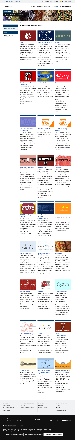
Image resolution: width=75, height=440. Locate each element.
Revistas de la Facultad (9, 28)
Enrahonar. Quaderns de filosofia (27, 168)
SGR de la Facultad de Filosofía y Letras (9, 36)
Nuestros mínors (6, 410)
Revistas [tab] (6, 26)
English (69, 1)
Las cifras (58, 405)
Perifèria (40, 291)
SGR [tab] (5, 33)
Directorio (57, 1)
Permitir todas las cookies (54, 434)
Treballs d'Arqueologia (62, 370)
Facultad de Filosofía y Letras (12, 1)
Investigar (55, 6)
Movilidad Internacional (43, 6)
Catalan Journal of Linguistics (26, 83)
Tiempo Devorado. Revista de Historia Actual (44, 372)
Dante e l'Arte (42, 83)
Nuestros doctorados (7, 409)
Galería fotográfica (60, 409)
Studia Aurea (24, 370)
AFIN (21, 42)
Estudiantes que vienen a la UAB (27, 407)
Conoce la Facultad (65, 6)
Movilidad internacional (27, 403)
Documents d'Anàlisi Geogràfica (27, 129)
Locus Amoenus (25, 253)
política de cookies (47, 431)
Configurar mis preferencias (35, 434)
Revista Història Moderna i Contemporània (43, 216)
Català (66, 1)
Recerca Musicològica (27, 334)
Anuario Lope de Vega (45, 42)
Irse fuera (23, 405)
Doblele (57, 83)
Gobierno (58, 407)
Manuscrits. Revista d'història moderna (44, 254)
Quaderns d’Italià (61, 291)
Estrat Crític (42, 167)
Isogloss (58, 215)
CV (62, 1)
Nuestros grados (6, 405)
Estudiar (32, 6)
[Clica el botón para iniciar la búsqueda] (51, 1)
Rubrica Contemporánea (60, 334)
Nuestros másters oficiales (8, 407)
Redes (40, 334)
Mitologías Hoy (25, 291)
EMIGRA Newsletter (44, 129)
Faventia (58, 167)
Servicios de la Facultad (61, 410)
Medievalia (58, 253)
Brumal (57, 42)
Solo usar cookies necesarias (14, 434)
